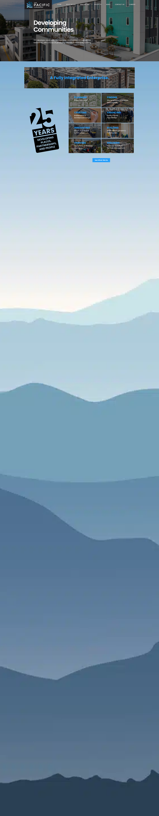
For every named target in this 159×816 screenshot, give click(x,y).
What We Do (71, 4)
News (108, 4)
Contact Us (119, 4)
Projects (98, 4)
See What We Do (101, 160)
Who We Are (84, 4)
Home (59, 4)
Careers (132, 4)
